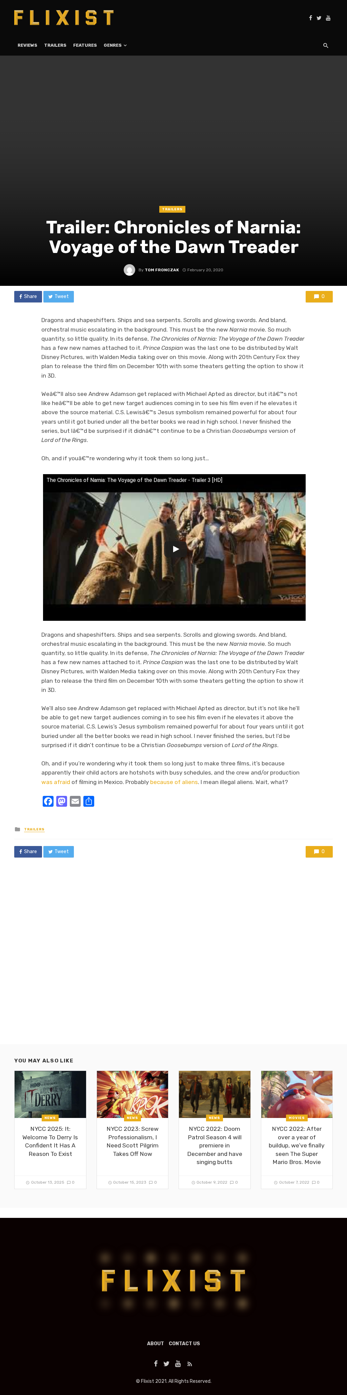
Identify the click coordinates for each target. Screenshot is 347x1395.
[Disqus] (173, 957)
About (155, 1344)
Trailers (55, 45)
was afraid (55, 782)
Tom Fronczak (162, 270)
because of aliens (174, 782)
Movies (297, 1118)
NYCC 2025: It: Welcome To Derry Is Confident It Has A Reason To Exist (50, 1141)
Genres (113, 45)
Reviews (27, 45)
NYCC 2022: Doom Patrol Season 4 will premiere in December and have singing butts (214, 1145)
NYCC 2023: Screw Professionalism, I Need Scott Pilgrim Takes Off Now (132, 1141)
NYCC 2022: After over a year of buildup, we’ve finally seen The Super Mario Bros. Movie (297, 1145)
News (50, 1118)
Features (85, 45)
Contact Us (184, 1344)
